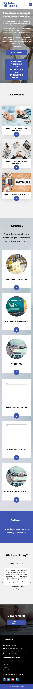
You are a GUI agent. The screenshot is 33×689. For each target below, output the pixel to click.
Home (4, 662)
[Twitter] (8, 679)
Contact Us (6, 670)
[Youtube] (12, 679)
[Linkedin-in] (17, 679)
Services (5, 667)
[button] (30, 4)
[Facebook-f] (4, 679)
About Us (5, 664)
